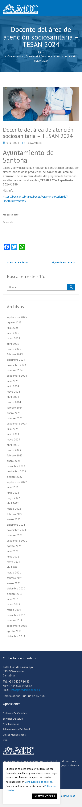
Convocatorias (15, 56)
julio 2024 (12, 381)
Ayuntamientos (11, 724)
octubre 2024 (15, 370)
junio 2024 (13, 386)
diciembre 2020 (16, 588)
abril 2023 (13, 445)
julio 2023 (12, 429)
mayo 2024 (13, 391)
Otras (6, 740)
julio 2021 (12, 551)
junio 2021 (13, 556)
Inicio (41, 52)
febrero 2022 (15, 514)
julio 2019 (12, 599)
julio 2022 (12, 487)
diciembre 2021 (16, 524)
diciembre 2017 (16, 636)
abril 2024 (13, 397)
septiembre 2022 (17, 482)
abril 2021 (13, 567)
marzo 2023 (14, 450)
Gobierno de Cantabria (15, 713)
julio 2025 (12, 327)
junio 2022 (13, 492)
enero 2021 (14, 583)
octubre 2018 (15, 620)
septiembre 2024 (17, 375)
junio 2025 (13, 333)
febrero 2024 (15, 407)
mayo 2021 (13, 562)
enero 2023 (14, 461)
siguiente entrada (62, 262)
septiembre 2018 (17, 625)
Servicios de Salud (13, 718)
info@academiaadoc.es (25, 690)
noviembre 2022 (16, 471)
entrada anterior (19, 262)
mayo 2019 (13, 604)
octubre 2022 (15, 476)
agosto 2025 (14, 322)
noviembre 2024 (16, 365)
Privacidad (69, 795)
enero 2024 (14, 413)
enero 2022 (14, 519)
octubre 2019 (15, 594)
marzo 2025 (14, 349)
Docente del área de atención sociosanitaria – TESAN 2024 (38, 132)
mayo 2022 (13, 498)
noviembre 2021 (16, 530)
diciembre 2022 (16, 466)
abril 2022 (13, 503)
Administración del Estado (17, 729)
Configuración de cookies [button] (38, 781)
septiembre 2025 (17, 317)
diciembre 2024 (16, 359)
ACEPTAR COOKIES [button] (45, 796)
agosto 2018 (14, 631)
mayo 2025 (13, 338)
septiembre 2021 (17, 540)
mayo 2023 (13, 439)
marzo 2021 (14, 572)
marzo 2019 (14, 609)
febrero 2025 (15, 354)
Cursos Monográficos (14, 734)
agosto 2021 (14, 546)
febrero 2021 (15, 578)
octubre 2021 (15, 535)
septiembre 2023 (17, 423)
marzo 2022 (14, 508)
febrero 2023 (15, 455)
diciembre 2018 (16, 615)
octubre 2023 (15, 418)
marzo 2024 (14, 402)
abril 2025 (13, 343)
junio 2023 (13, 434)
